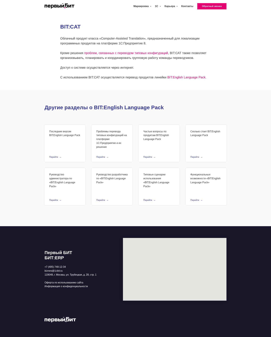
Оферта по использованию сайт (63, 282)
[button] (211, 6)
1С (157, 6)
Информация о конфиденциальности (66, 286)
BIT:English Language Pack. (186, 77)
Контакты (187, 6)
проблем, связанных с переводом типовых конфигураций (126, 53)
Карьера (170, 6)
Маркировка (141, 6)
